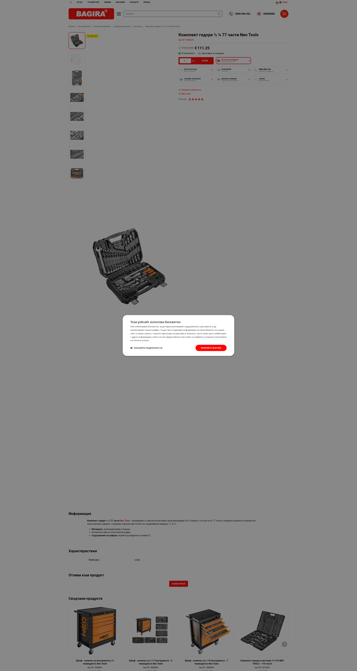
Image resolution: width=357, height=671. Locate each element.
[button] (146, 347)
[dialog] (178, 335)
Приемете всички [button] (211, 348)
